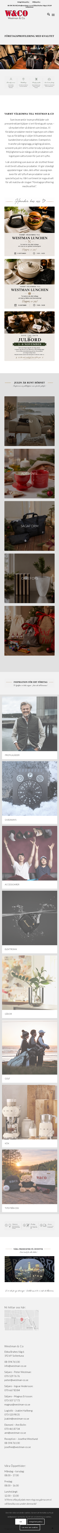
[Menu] (53, 14)
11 (38, 1279)
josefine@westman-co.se (17, 1446)
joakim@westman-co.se (16, 1418)
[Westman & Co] (24, 14)
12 (40, 1279)
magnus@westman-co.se (17, 1404)
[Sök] (47, 14)
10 (36, 1279)
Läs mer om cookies (30, 1527)
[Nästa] (56, 54)
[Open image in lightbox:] (52, 1280)
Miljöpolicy (36, 2)
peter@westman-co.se (16, 1379)
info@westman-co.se (15, 1365)
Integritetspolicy (23, 2)
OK (20, 1522)
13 (43, 1279)
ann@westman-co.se (15, 1432)
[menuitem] (23, 2)
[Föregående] (2, 54)
